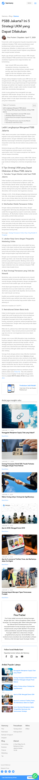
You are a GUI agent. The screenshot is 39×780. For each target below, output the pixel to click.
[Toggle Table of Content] (33, 105)
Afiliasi (27, 729)
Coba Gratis (31, 778)
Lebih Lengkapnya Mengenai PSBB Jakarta (14, 108)
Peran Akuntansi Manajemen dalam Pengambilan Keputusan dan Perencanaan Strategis (24, 709)
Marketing (4, 753)
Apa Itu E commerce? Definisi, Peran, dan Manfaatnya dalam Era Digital (24, 702)
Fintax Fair (17, 372)
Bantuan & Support (7, 735)
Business (16, 16)
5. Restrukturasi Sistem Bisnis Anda (13, 122)
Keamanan (4, 732)
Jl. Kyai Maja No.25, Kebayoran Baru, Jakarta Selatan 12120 (19, 747)
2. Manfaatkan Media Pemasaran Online (15, 116)
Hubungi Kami (17, 732)
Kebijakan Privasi (5, 768)
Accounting (4, 744)
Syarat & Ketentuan (5, 765)
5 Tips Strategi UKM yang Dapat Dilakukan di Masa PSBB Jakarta (18, 111)
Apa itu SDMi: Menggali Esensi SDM (24, 694)
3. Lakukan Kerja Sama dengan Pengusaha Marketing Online (18, 118)
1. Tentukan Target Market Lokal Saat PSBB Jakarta (17, 114)
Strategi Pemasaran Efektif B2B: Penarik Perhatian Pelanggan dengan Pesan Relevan (25, 680)
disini (3, 378)
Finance (3, 750)
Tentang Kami (17, 729)
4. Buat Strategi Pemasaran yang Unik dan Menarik (17, 121)
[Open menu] (35, 3)
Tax (2, 756)
